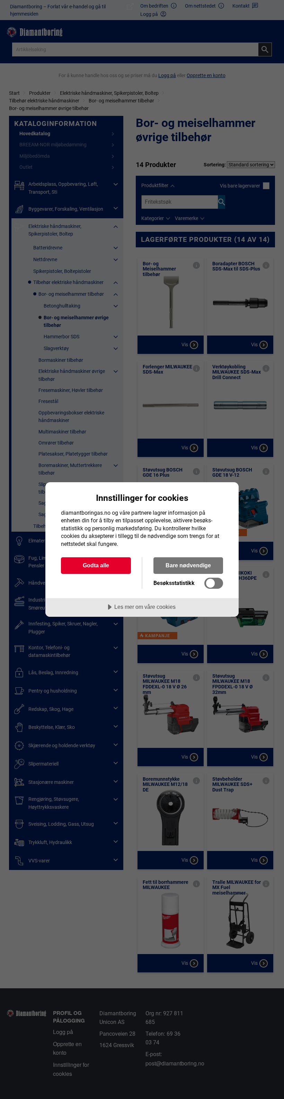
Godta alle (96, 565)
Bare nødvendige (188, 565)
